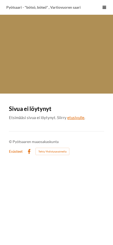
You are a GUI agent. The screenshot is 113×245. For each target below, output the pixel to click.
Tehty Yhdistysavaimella (52, 151)
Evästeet (16, 151)
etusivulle (75, 117)
